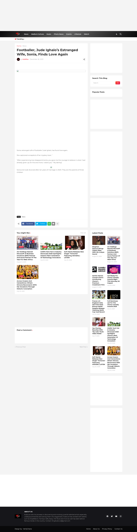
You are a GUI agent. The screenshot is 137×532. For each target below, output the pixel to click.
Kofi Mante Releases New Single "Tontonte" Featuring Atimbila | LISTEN (74, 255)
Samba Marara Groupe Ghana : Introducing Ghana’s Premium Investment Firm (98, 280)
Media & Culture (37, 34)
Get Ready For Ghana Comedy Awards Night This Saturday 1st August (113, 279)
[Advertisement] (68, 16)
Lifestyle (77, 34)
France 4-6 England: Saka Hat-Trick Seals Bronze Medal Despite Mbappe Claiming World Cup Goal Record (98, 306)
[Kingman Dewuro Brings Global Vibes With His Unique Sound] (98, 240)
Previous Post (21, 347)
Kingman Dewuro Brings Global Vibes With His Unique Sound (98, 250)
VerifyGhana (27, 529)
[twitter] (112, 516)
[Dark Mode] (116, 34)
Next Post (83, 347)
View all (83, 233)
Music (49, 34)
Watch (86, 34)
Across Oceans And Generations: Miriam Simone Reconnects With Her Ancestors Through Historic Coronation (27, 285)
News (26, 34)
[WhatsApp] (49, 224)
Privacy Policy (107, 529)
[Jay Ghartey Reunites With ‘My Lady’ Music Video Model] (98, 321)
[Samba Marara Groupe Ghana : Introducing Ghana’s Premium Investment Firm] (98, 269)
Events (69, 34)
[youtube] (116, 516)
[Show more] (57, 224)
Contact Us (118, 529)
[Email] (53, 224)
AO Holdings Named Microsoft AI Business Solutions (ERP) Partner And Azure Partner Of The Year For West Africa (26, 255)
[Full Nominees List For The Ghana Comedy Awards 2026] (113, 294)
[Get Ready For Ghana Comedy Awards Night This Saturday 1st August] (113, 269)
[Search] (120, 34)
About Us (96, 529)
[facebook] (107, 516)
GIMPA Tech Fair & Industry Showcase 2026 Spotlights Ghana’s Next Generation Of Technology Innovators (50, 255)
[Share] (84, 59)
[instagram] (120, 516)
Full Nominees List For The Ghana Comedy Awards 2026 (113, 303)
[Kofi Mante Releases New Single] (98, 350)
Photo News (58, 34)
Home (19, 46)
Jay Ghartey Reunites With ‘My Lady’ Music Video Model (98, 331)
